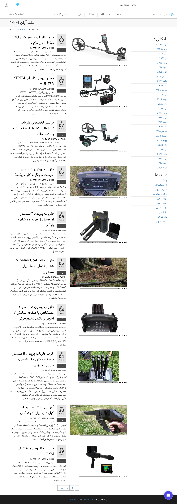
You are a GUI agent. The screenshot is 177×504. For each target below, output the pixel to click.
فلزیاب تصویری (161, 203)
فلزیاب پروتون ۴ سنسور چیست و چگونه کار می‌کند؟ (34, 172)
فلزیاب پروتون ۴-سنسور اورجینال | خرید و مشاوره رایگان (36, 219)
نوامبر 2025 (162, 81)
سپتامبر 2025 (161, 90)
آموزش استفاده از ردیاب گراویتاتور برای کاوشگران (37, 410)
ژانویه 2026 (162, 72)
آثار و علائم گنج (161, 185)
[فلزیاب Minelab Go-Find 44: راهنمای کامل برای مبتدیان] (98, 273)
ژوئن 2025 (162, 104)
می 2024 (163, 149)
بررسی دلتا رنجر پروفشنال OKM (36, 451)
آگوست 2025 (161, 95)
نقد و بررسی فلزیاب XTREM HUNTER (34, 81)
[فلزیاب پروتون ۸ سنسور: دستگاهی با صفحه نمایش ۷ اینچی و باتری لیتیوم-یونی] (98, 320)
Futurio (73, 499)
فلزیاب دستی (161, 208)
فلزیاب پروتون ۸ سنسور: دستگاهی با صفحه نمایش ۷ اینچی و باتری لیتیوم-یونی (34, 313)
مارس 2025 (162, 117)
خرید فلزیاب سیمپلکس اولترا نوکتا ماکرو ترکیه (33, 40)
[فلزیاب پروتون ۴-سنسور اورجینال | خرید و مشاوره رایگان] (98, 226)
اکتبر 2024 (162, 127)
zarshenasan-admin (43, 48)
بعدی (61, 488)
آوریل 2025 (162, 113)
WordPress (89, 499)
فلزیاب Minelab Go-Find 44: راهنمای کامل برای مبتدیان (34, 266)
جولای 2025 (162, 99)
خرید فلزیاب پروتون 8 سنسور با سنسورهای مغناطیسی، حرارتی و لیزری (33, 359)
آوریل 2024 (162, 154)
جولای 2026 (162, 49)
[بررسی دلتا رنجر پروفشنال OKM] (98, 461)
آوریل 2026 (162, 63)
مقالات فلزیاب (161, 221)
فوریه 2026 (162, 67)
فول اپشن (163, 212)
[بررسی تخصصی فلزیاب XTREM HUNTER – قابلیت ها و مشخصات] (98, 135)
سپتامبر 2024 (161, 131)
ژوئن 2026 (162, 54)
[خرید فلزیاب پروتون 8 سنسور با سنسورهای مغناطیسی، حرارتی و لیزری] (98, 366)
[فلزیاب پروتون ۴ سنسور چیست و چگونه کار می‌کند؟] (98, 182)
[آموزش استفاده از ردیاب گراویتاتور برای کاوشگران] (98, 420)
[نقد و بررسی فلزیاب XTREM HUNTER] (98, 91)
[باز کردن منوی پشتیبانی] (168, 495)
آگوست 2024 (161, 136)
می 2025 (163, 108)
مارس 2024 (162, 159)
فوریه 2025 (162, 122)
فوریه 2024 (162, 163)
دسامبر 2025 (161, 76)
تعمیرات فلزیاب (161, 189)
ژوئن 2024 (162, 145)
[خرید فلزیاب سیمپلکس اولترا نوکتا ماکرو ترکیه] (98, 50)
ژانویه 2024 (162, 168)
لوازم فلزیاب (162, 217)
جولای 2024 (162, 140)
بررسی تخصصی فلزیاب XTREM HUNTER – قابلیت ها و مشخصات (32, 128)
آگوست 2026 (161, 44)
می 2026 (163, 58)
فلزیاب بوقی (162, 199)
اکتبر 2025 (162, 86)
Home (22, 30)
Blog (165, 180)
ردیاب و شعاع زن (160, 194)
